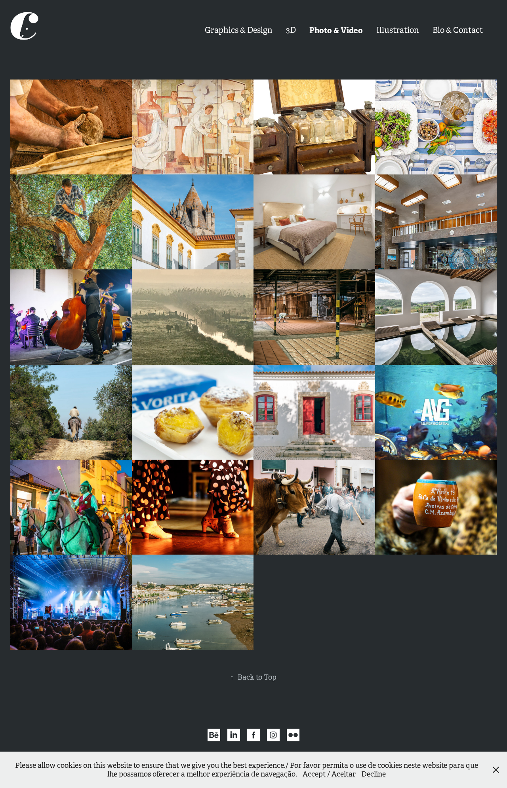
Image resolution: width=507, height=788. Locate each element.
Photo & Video (336, 30)
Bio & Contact (458, 30)
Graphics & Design (239, 30)
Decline (373, 774)
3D (291, 30)
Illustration (397, 30)
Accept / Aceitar (329, 774)
